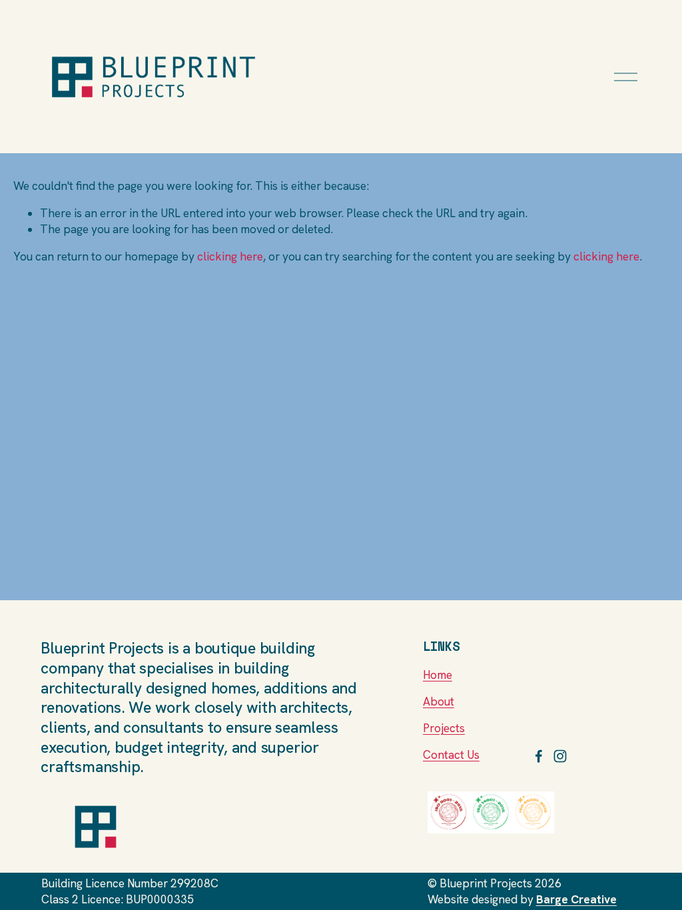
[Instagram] (560, 756)
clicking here (230, 256)
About (438, 701)
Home (437, 675)
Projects (444, 728)
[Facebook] (538, 756)
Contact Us (451, 754)
